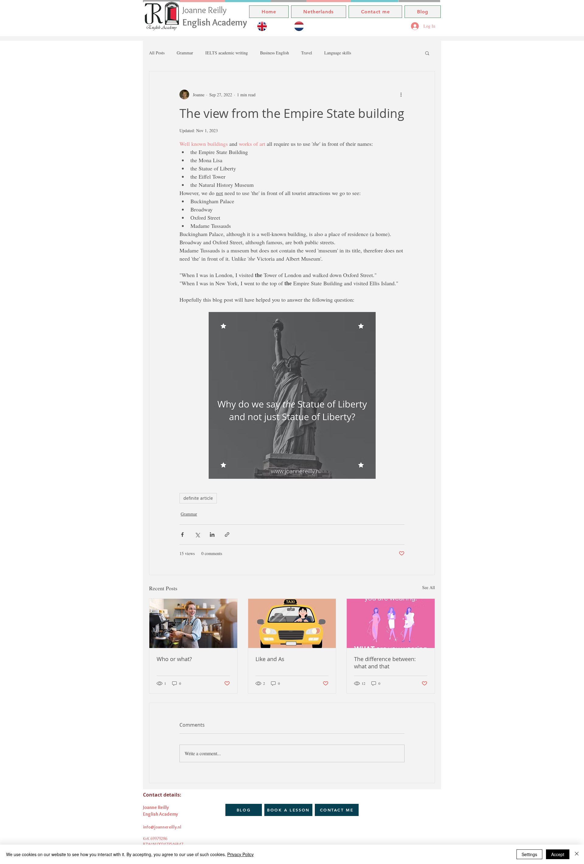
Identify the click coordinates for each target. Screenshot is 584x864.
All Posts (157, 53)
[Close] (576, 854)
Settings (529, 854)
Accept (557, 854)
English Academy (214, 22)
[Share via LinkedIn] (212, 534)
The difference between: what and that (385, 662)
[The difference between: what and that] (391, 623)
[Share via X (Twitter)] (197, 534)
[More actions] (401, 94)
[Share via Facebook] (182, 534)
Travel (306, 53)
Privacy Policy (240, 854)
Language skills (337, 53)
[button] (427, 52)
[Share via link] (227, 534)
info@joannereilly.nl (162, 827)
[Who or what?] (193, 623)
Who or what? (174, 659)
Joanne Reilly (205, 9)
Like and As (269, 659)
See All (428, 587)
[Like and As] (292, 623)
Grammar (185, 53)
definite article (198, 498)
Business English (274, 53)
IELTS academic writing (226, 53)
